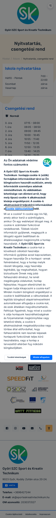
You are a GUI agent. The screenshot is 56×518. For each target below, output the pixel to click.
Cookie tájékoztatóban (19, 208)
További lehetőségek (16, 357)
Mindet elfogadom (41, 357)
